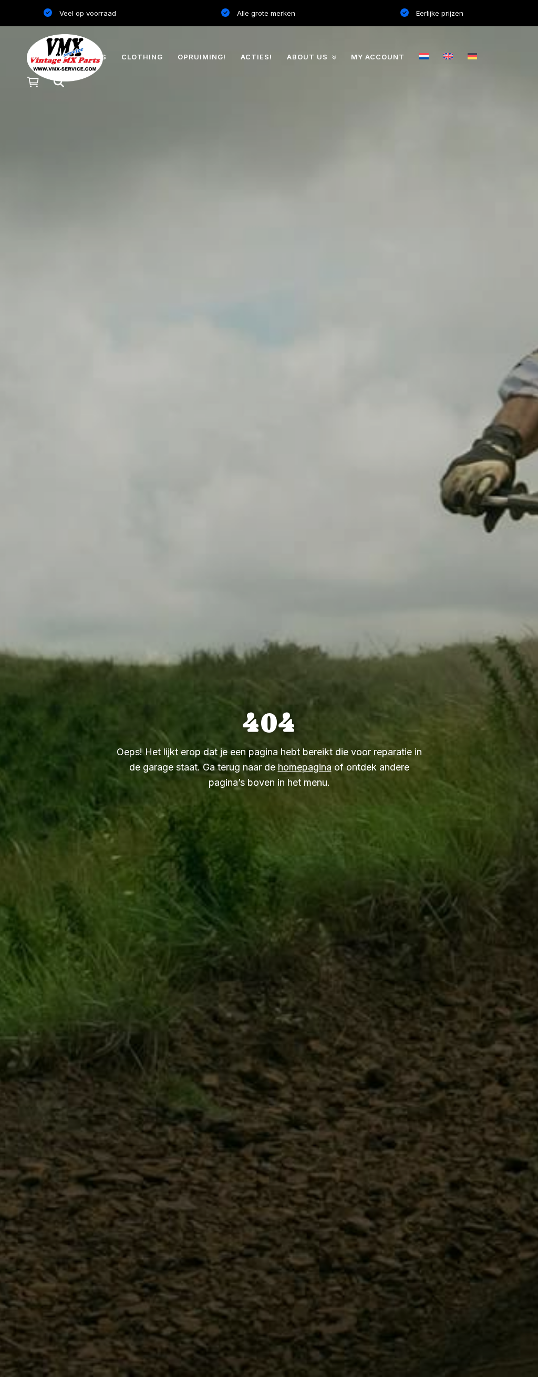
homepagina (305, 767)
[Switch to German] (472, 56)
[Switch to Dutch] (424, 56)
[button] (32, 82)
